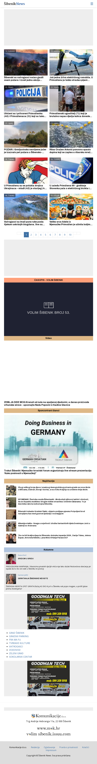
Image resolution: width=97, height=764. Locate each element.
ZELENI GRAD (16, 653)
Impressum (51, 750)
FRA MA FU (15, 639)
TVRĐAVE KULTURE (19, 643)
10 (70, 234)
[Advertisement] (50, 27)
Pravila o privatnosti (68, 747)
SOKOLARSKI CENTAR (20, 656)
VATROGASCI (16, 646)
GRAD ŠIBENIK (16, 632)
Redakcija (35, 747)
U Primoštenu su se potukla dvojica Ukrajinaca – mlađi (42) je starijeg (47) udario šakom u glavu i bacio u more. (25, 188)
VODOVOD (14, 649)
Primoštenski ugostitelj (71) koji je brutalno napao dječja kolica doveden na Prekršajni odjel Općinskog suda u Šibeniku (70, 117)
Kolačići (85, 747)
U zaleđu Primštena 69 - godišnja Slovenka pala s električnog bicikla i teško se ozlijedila (69, 188)
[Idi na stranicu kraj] (78, 233)
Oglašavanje (49, 747)
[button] (6, 410)
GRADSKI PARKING (19, 636)
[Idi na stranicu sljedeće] (75, 233)
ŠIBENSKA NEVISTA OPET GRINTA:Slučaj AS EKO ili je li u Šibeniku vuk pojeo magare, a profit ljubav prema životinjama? (47, 587)
